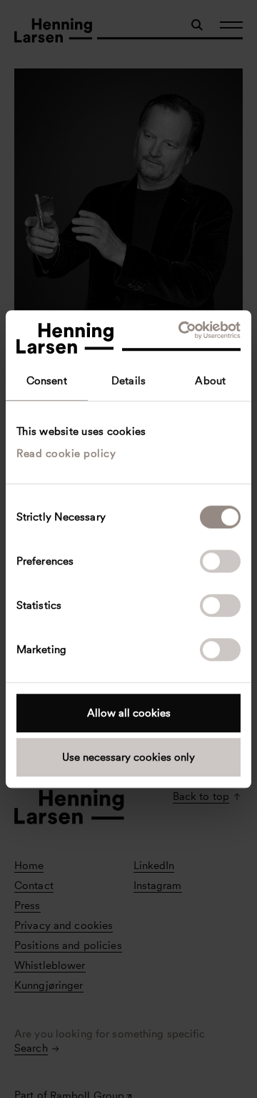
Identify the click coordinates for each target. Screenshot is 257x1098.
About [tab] (210, 380)
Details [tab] (128, 380)
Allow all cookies (129, 713)
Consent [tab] (46, 380)
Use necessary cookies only (128, 757)
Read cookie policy (66, 453)
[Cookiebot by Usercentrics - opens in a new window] (181, 330)
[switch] (220, 561)
